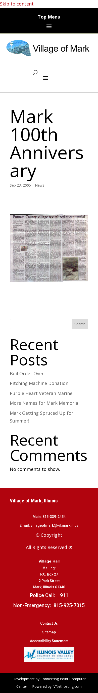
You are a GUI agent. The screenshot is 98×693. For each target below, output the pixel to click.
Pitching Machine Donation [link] (39, 383)
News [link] (39, 185)
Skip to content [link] (17, 4)
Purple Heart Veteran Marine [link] (41, 393)
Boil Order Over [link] (27, 373)
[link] (49, 48)
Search (79, 324)
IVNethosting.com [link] (67, 686)
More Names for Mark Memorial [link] (44, 403)
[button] (49, 26)
